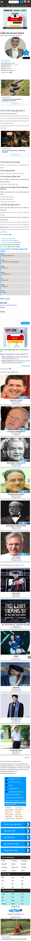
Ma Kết (13, 864)
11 (16, 778)
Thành (3, 894)
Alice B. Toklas (18, 807)
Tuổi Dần (16, 529)
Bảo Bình (23, 864)
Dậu (3, 880)
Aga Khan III (18, 35)
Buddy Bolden (8, 816)
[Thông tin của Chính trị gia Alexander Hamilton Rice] (15, 524)
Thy (22, 903)
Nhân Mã (4, 864)
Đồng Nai (16, 753)
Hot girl (8, 6)
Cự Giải (13, 870)
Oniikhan (16, 687)
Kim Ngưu (24, 867)
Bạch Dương (15, 867)
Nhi (3, 900)
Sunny (16, 656)
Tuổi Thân (16, 560)
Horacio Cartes (16, 400)
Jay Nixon (16, 557)
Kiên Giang (16, 659)
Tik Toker (16, 689)
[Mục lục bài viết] (29, 657)
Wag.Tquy (16, 593)
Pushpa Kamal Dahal (16, 494)
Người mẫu (19, 6)
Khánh (13, 903)
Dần (22, 883)
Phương (4, 903)
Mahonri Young (18, 816)
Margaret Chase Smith (16, 463)
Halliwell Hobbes (9, 814)
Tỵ (22, 887)
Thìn (13, 887)
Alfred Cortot (8, 807)
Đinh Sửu (16, 788)
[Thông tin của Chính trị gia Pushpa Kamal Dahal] (15, 492)
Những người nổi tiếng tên (8, 238)
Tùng (13, 894)
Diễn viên (13, 6)
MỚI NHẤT (25, 6)
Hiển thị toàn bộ (26, 365)
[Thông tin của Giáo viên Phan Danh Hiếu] (15, 748)
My (2, 897)
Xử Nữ (3, 860)
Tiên (13, 897)
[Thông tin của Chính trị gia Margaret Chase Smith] (15, 461)
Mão (3, 887)
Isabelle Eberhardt (9, 810)
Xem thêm (27, 757)
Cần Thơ (16, 596)
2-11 (14, 64)
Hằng (13, 900)
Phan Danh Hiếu (16, 750)
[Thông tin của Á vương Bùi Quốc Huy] (15, 717)
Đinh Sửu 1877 (5, 227)
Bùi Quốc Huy (16, 719)
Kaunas (16, 434)
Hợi (22, 880)
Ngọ (3, 877)
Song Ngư (4, 867)
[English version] (28, 2)
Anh (22, 900)
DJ (16, 657)
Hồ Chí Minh (16, 628)
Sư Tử (23, 870)
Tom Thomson (18, 810)
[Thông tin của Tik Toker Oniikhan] (15, 685)
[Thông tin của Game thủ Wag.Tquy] (15, 591)
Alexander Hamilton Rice (16, 526)
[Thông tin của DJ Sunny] (15, 654)
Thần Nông (20, 791)
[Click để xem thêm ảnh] (15, 58)
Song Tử (4, 870)
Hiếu (22, 897)
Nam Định (16, 722)
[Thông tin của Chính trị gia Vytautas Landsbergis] (15, 429)
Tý (2, 883)
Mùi (12, 877)
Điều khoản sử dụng (15, 917)
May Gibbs (17, 812)
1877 (19, 778)
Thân (22, 877)
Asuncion (16, 403)
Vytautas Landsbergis (16, 431)
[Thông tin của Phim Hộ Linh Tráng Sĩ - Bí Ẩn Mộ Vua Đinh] (15, 622)
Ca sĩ (2, 6)
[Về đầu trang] (29, 939)
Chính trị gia (11, 35)
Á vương (16, 720)
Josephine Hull (18, 818)
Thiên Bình (14, 860)
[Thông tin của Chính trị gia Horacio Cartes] (15, 398)
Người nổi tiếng (3, 35)
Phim (16, 626)
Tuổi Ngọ (16, 497)
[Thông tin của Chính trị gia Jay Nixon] (15, 555)
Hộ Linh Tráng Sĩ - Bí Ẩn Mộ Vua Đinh (16, 625)
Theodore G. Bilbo (9, 818)
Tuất (13, 880)
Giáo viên (16, 752)
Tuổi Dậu (16, 466)
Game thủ (16, 595)
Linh (22, 894)
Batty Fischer (8, 812)
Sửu (13, 883)
